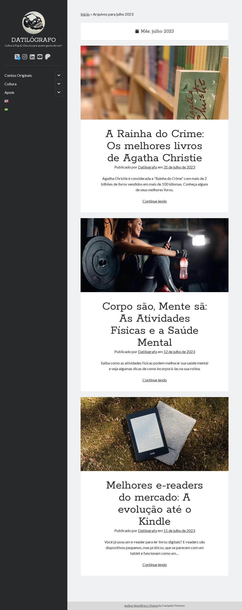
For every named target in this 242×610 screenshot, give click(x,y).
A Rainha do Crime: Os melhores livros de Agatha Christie (155, 83)
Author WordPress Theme (141, 605)
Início (85, 14)
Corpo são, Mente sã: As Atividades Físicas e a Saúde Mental (155, 255)
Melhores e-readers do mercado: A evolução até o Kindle (155, 434)
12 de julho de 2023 (179, 351)
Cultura (10, 84)
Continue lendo (155, 201)
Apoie (9, 92)
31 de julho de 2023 (179, 167)
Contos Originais (18, 75)
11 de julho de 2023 (179, 530)
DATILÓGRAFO (33, 40)
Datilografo (147, 167)
